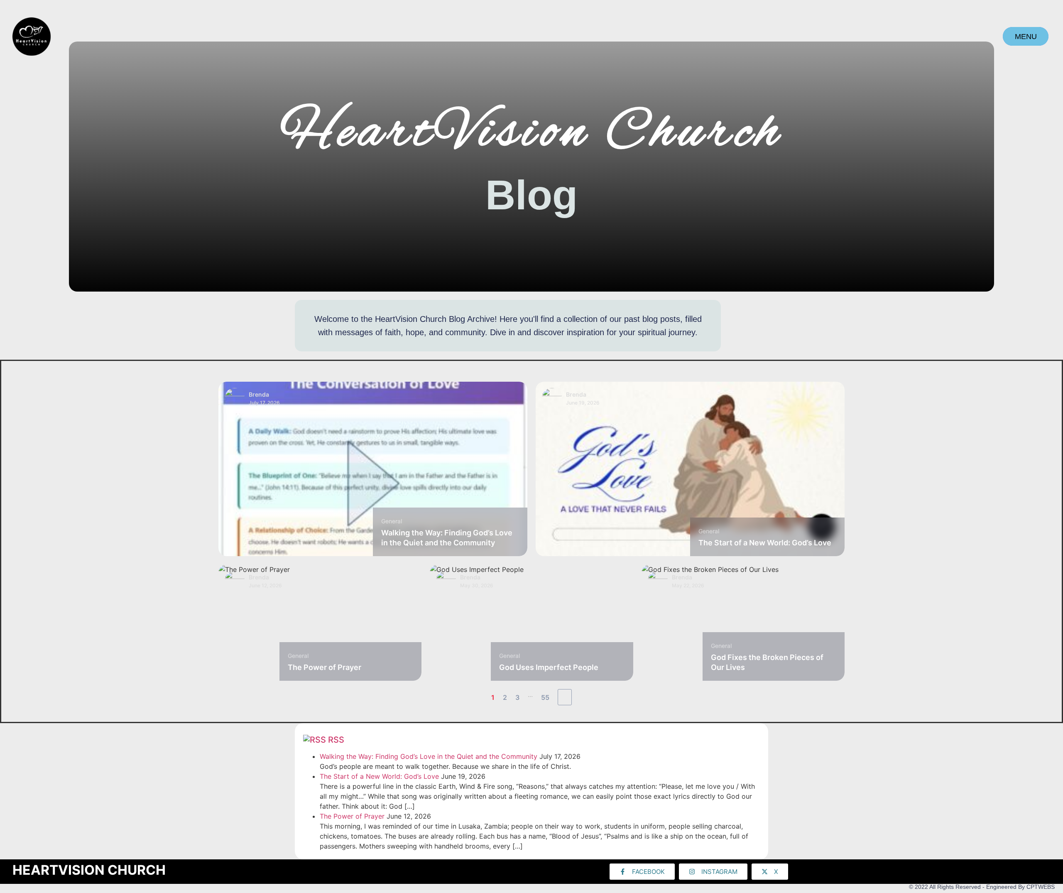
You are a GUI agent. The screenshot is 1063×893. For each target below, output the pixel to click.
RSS (336, 740)
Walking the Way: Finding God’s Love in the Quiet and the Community (428, 756)
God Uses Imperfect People (548, 667)
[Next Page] (565, 697)
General (391, 521)
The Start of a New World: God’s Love (764, 542)
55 (545, 697)
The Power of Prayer (324, 667)
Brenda (259, 394)
